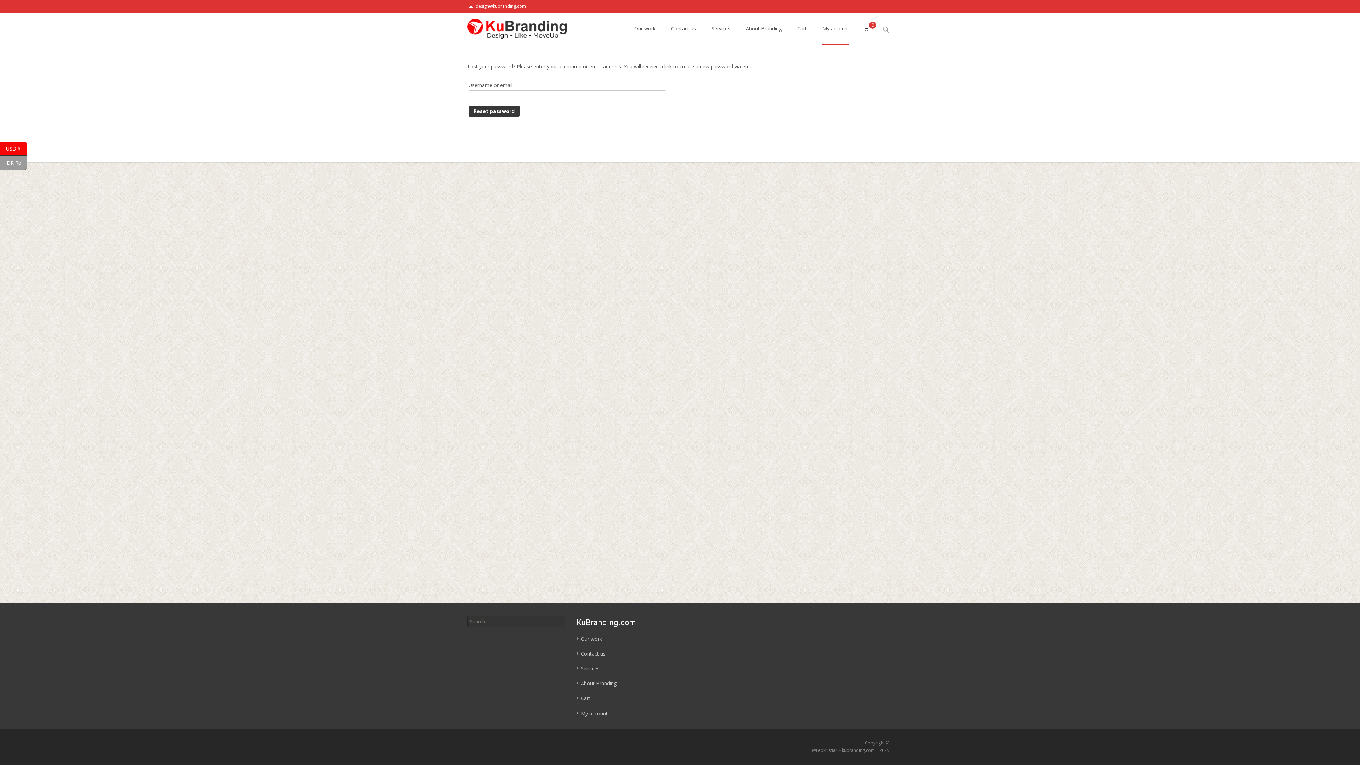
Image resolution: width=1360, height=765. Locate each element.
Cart (802, 28)
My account (835, 28)
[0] (866, 29)
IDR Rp (16, 162)
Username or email (490, 85)
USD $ (16, 148)
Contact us (683, 28)
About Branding (764, 28)
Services (721, 28)
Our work (645, 28)
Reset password (494, 111)
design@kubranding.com (501, 6)
